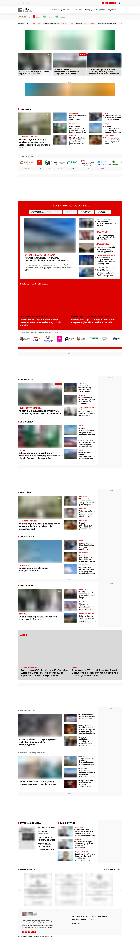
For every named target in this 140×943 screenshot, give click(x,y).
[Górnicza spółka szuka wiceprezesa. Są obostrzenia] (70, 718)
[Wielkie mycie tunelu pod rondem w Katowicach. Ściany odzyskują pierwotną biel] (34, 124)
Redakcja (21, 3)
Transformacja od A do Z (61, 10)
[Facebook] (103, 3)
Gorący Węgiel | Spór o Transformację (90, 317)
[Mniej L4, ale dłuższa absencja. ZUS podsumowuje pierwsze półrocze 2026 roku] (60, 140)
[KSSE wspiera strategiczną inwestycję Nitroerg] (86, 223)
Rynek (107, 113)
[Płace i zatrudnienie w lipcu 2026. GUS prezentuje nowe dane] (95, 140)
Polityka (82, 508)
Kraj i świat (112, 10)
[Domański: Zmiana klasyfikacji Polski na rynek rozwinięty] (95, 117)
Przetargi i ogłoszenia (98, 916)
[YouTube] (108, 3)
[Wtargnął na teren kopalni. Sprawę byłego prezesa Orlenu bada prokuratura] (70, 513)
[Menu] (120, 10)
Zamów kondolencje (114, 869)
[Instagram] (114, 3)
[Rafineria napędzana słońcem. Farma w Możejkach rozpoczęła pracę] (70, 772)
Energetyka (89, 10)
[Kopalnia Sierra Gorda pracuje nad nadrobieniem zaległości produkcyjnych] (70, 400)
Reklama (30, 3)
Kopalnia (82, 395)
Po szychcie (79, 827)
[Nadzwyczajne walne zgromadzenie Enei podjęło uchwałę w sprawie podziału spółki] (70, 454)
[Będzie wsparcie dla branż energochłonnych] (60, 117)
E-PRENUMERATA (46, 849)
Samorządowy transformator (37, 212)
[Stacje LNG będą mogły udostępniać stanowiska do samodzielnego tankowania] (70, 442)
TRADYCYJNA (44, 847)
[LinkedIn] (106, 3)
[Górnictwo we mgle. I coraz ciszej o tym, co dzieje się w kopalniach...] (65, 844)
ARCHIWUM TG (45, 837)
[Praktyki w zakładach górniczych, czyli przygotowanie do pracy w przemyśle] (70, 741)
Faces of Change (70, 212)
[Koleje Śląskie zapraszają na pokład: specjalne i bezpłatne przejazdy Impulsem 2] (86, 272)
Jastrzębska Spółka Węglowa (87, 408)
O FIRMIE (59, 168)
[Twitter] (111, 3)
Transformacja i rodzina (85, 212)
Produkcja (73, 113)
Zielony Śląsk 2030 (54, 212)
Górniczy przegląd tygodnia (34, 317)
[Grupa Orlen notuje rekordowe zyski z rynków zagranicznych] (70, 784)
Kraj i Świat (73, 135)
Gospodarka (100, 10)
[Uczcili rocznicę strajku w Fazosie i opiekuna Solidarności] (40, 600)
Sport (81, 601)
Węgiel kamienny (29, 667)
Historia (22, 614)
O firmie (26, 168)
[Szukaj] (119, 3)
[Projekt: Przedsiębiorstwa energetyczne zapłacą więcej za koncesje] (95, 128)
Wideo (75, 667)
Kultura (82, 589)
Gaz (80, 438)
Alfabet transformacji (102, 212)
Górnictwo (79, 10)
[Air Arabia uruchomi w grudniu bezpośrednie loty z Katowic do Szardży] (50, 235)
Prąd (107, 124)
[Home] (25, 10)
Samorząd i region (27, 137)
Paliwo (72, 124)
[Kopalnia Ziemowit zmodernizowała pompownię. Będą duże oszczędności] (40, 394)
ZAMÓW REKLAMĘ (47, 840)
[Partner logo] (26, 162)
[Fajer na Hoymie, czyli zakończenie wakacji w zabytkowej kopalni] (70, 618)
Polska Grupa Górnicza (29, 408)
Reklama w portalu (79, 916)
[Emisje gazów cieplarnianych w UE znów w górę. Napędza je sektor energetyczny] (70, 569)
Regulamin (76, 923)
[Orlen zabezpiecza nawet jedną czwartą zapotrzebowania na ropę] (40, 767)
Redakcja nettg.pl (79, 920)
